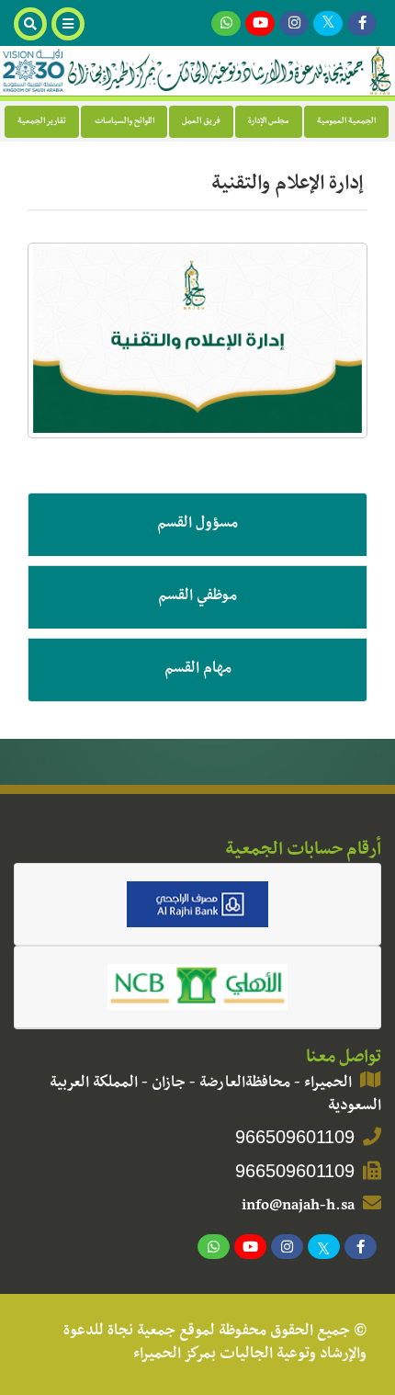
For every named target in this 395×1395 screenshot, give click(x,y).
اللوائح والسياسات (124, 122)
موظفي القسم (197, 597)
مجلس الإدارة (268, 122)
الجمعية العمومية (346, 122)
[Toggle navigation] (70, 23)
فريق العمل (201, 122)
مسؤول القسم (197, 525)
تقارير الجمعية (41, 122)
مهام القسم (197, 670)
